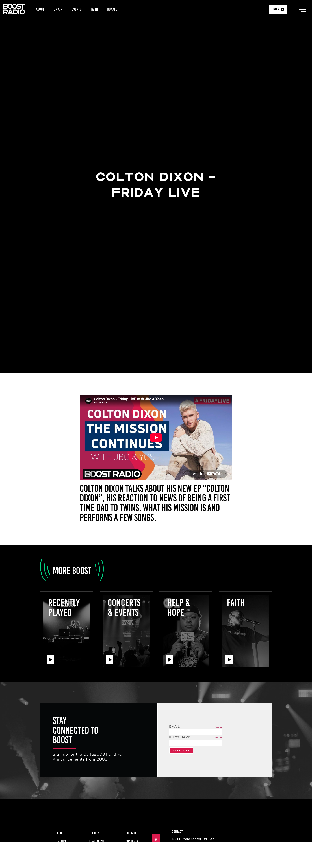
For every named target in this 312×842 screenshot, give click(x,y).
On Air (58, 9)
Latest (96, 833)
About (40, 9)
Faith (94, 9)
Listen (275, 9)
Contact (177, 832)
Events (76, 9)
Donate (112, 9)
